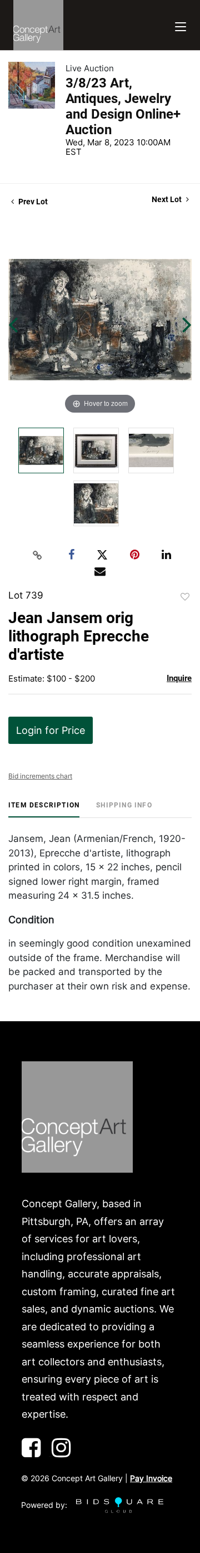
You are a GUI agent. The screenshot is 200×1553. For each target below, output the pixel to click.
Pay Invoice (151, 1478)
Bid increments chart (40, 776)
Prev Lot (32, 201)
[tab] (43, 809)
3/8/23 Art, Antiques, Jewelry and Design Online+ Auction (123, 106)
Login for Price (50, 730)
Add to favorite (185, 597)
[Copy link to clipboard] (37, 555)
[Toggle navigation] (180, 25)
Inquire (179, 678)
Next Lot (167, 199)
